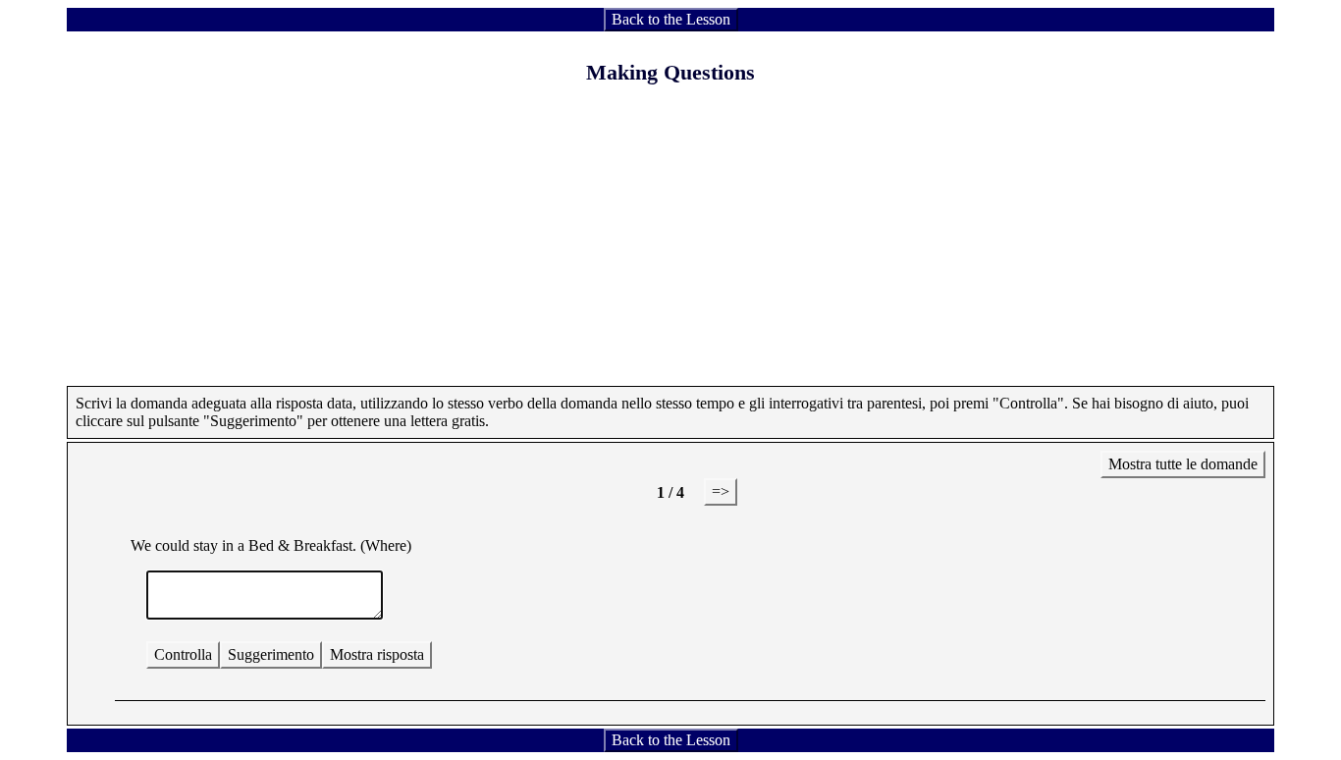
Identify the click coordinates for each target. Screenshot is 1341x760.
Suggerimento (271, 654)
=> (720, 491)
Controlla (183, 654)
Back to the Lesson (671, 19)
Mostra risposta (377, 654)
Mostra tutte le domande (1183, 464)
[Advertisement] (670, 248)
